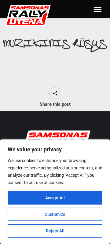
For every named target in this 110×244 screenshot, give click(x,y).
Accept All (55, 197)
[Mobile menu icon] (97, 9)
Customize (55, 214)
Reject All (55, 230)
